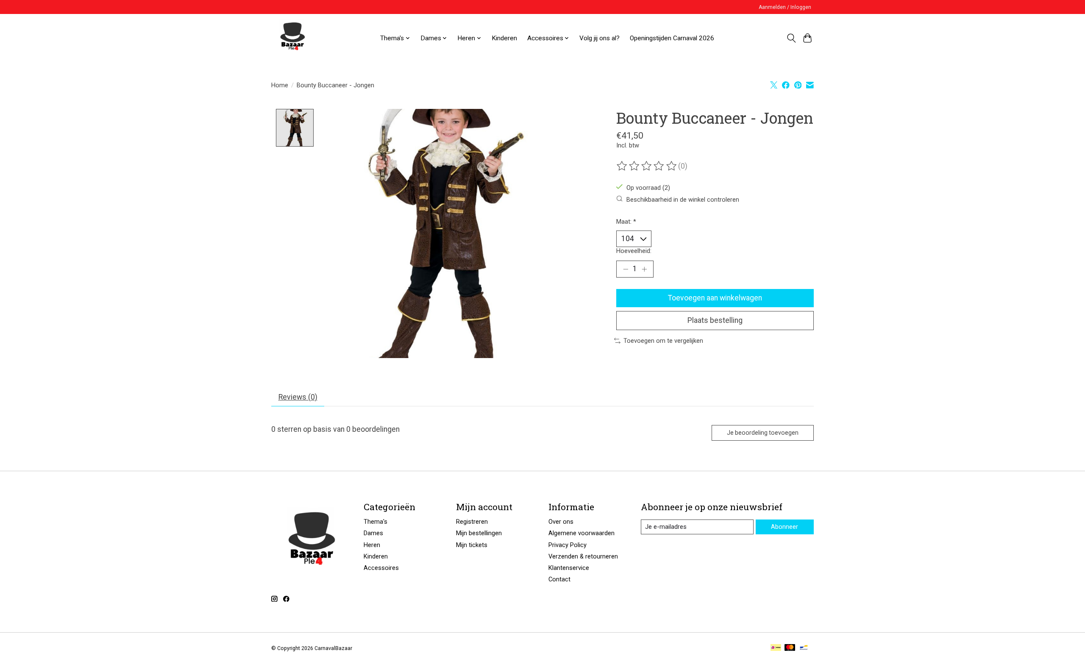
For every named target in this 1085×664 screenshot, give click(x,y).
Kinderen (504, 38)
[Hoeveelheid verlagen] (626, 269)
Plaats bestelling (715, 320)
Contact (559, 579)
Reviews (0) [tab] (297, 397)
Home (279, 85)
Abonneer (784, 527)
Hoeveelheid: (633, 251)
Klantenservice (568, 568)
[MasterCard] (790, 648)
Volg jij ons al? (599, 38)
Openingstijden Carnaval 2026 (672, 38)
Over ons (560, 521)
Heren (372, 545)
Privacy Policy (567, 545)
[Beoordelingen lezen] (647, 166)
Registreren (472, 521)
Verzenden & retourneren (583, 556)
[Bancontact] (803, 648)
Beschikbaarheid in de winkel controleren (682, 199)
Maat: (626, 221)
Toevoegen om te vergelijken (663, 341)
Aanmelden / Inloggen (785, 7)
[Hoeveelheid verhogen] (644, 269)
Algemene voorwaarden (581, 533)
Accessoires (381, 568)
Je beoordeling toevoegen (762, 432)
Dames (373, 533)
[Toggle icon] (791, 38)
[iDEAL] (776, 648)
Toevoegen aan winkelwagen (715, 298)
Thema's (375, 521)
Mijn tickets (471, 545)
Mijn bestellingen (479, 533)
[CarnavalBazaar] (292, 38)
